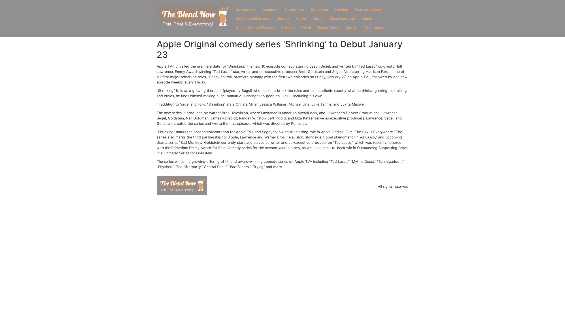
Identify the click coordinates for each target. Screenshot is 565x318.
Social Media (328, 27)
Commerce (294, 10)
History (283, 18)
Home (301, 18)
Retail (306, 27)
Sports (351, 27)
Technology (374, 27)
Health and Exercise (252, 18)
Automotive (245, 10)
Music (367, 18)
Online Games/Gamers (255, 27)
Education (319, 10)
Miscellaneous (342, 18)
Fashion (341, 10)
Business (270, 10)
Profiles (288, 27)
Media (318, 18)
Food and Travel (368, 10)
